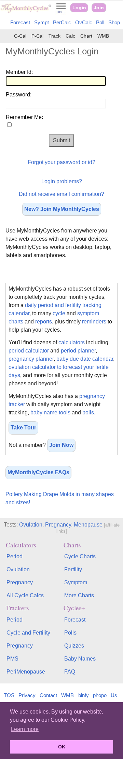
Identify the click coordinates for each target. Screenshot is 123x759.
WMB (103, 36)
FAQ (69, 672)
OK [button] (61, 746)
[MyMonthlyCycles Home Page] (26, 11)
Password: (18, 94)
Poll (100, 22)
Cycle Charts (80, 556)
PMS (12, 659)
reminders (94, 321)
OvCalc (83, 22)
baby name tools (50, 412)
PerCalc (62, 22)
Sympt (41, 22)
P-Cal (37, 36)
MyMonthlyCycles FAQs (38, 472)
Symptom (75, 582)
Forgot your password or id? (61, 162)
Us (114, 695)
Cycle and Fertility (28, 633)
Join (99, 7)
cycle (59, 313)
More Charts (79, 595)
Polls (70, 633)
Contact (48, 695)
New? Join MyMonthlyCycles (61, 209)
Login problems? (61, 181)
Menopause (88, 525)
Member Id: (19, 72)
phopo (100, 695)
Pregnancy (58, 525)
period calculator (29, 351)
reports (43, 321)
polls (88, 412)
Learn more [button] (25, 729)
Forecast (20, 22)
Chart (86, 36)
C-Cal (20, 36)
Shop (114, 22)
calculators (71, 342)
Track (54, 36)
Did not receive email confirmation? (61, 194)
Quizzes (74, 646)
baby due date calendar (84, 359)
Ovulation (30, 525)
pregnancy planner (31, 359)
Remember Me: (24, 117)
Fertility (73, 569)
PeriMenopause (25, 672)
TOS (9, 695)
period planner (78, 351)
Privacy (27, 695)
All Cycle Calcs (25, 595)
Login (79, 7)
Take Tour (23, 427)
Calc (70, 36)
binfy (83, 695)
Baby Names (80, 659)
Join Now (61, 445)
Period (14, 556)
